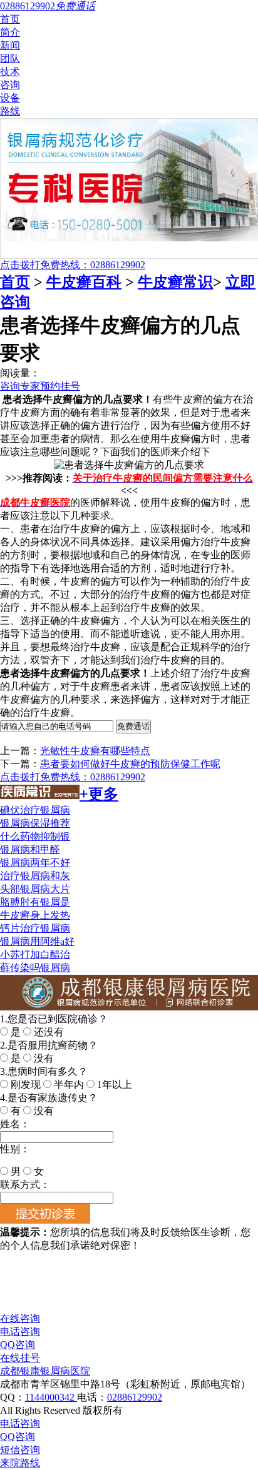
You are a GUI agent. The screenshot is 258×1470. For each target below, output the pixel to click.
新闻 (10, 45)
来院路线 (20, 1462)
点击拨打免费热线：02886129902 (72, 264)
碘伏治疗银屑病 (35, 810)
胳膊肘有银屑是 (35, 902)
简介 (10, 32)
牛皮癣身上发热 (35, 915)
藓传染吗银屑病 (35, 967)
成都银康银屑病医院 (45, 1371)
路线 (10, 111)
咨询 (10, 84)
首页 (10, 19)
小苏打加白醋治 (35, 954)
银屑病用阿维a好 (37, 941)
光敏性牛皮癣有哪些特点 (95, 750)
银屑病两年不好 (35, 862)
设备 (10, 98)
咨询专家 (20, 386)
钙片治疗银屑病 (35, 928)
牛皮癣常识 (175, 282)
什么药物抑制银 (35, 836)
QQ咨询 (17, 1344)
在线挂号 (20, 1357)
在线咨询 (20, 1318)
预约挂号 (60, 386)
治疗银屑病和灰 (35, 875)
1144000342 (51, 1397)
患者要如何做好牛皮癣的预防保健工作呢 (130, 763)
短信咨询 (20, 1449)
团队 (10, 58)
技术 (10, 71)
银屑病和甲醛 (30, 849)
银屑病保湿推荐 (35, 823)
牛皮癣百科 (83, 282)
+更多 (99, 794)
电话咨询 (20, 1331)
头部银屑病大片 (35, 889)
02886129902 (134, 1397)
